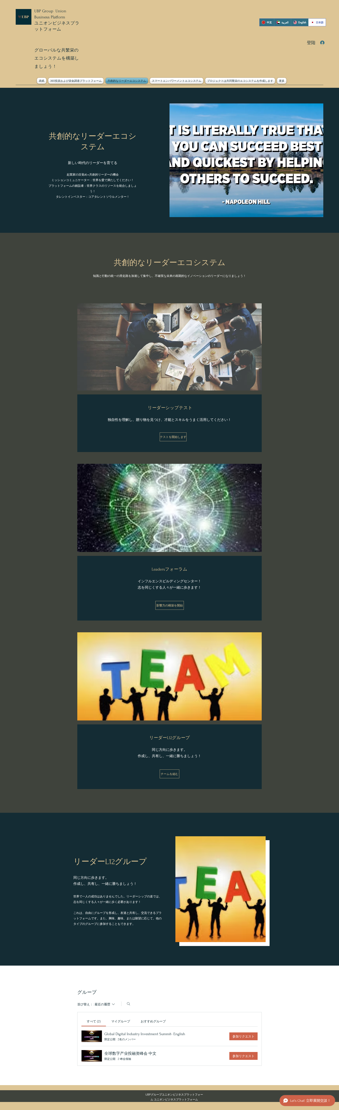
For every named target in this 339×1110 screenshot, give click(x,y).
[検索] (128, 1003)
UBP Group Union (50, 11)
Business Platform (49, 17)
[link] (94, 1021)
